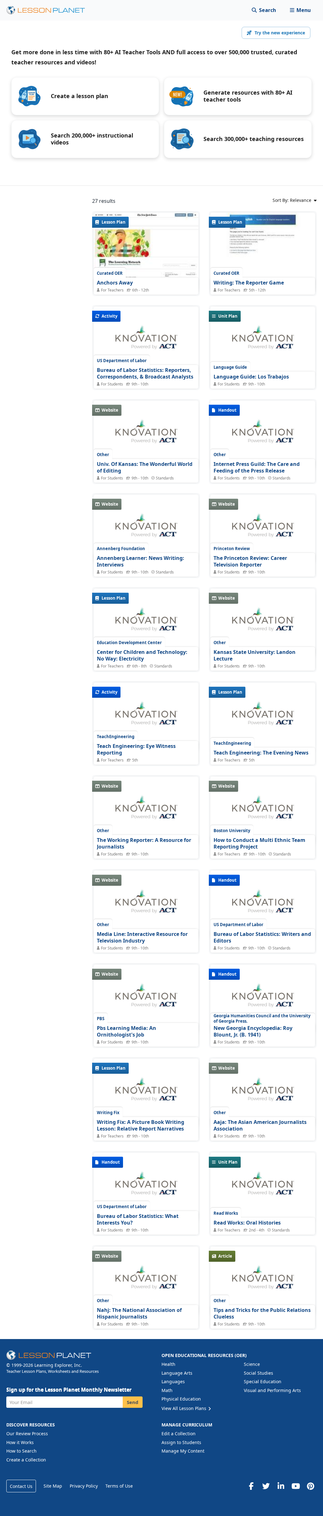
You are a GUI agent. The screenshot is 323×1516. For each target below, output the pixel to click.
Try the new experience (280, 33)
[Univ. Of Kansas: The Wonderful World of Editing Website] (146, 434)
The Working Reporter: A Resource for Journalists (144, 843)
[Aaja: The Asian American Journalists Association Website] (263, 1092)
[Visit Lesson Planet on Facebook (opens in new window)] (251, 1486)
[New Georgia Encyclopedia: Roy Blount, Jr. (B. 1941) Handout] (263, 998)
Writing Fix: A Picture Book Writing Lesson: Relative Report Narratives (140, 1125)
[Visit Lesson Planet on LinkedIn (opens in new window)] (280, 1486)
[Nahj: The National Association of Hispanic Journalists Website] (146, 1280)
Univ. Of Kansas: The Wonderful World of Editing (144, 467)
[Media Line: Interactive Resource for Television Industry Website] (146, 904)
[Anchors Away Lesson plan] (146, 252)
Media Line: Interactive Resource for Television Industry (142, 937)
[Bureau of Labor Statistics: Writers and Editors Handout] (263, 904)
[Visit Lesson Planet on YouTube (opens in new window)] (295, 1486)
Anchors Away (115, 282)
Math (167, 1390)
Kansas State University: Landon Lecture (255, 655)
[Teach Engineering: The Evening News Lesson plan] (263, 716)
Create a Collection (26, 1460)
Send (132, 1402)
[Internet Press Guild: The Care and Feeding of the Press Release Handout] (263, 434)
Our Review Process (27, 1434)
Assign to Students (181, 1442)
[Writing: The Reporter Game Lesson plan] (263, 252)
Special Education (262, 1381)
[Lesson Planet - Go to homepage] (49, 10)
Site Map (53, 1486)
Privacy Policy (84, 1486)
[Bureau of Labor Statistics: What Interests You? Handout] (146, 1186)
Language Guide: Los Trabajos (251, 376)
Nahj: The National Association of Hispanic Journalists (139, 1313)
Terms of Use (119, 1486)
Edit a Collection (179, 1434)
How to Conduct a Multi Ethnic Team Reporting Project (259, 843)
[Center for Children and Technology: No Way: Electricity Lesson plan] (146, 622)
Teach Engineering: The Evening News (261, 752)
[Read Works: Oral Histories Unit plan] (263, 1186)
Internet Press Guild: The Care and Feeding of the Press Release (257, 467)
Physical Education (181, 1399)
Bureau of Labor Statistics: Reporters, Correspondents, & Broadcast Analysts (145, 373)
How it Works (20, 1442)
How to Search (21, 1451)
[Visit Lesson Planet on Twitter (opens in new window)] (266, 1486)
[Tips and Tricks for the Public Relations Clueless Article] (263, 1280)
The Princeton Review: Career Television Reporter (250, 561)
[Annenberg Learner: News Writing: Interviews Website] (146, 528)
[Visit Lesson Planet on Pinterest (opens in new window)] (310, 1486)
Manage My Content (183, 1451)
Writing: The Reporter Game (249, 282)
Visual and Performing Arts (272, 1390)
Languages (173, 1381)
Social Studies (258, 1373)
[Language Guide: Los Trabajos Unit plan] (263, 340)
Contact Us (21, 1486)
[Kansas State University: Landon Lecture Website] (263, 622)
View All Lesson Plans (185, 1408)
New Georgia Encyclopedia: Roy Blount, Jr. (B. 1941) (253, 1031)
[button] (300, 10)
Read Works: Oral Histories (247, 1222)
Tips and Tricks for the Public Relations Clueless (262, 1313)
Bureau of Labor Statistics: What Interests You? (138, 1219)
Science (252, 1364)
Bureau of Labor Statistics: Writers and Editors (262, 937)
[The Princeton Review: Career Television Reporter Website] (263, 528)
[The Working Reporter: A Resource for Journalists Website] (146, 810)
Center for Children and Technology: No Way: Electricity (142, 655)
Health (168, 1364)
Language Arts (177, 1373)
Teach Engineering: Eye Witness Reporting (136, 749)
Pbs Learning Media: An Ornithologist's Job (126, 1031)
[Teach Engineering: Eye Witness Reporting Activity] (146, 716)
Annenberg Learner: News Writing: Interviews (140, 561)
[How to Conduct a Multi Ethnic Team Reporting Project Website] (263, 810)
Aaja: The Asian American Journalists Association (260, 1125)
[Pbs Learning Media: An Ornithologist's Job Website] (146, 998)
